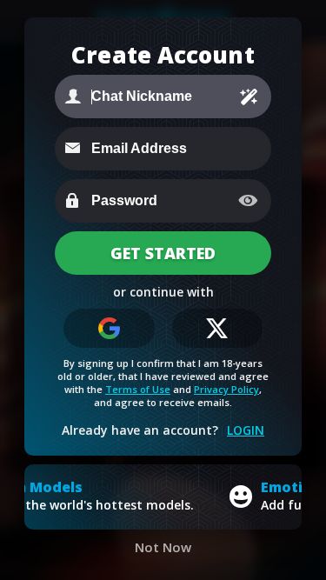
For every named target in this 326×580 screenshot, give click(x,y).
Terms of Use (137, 389)
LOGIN (245, 430)
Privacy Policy (226, 389)
